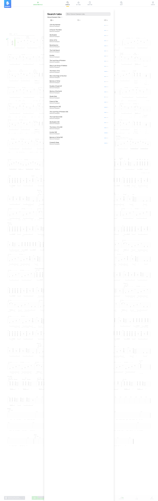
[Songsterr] (7, 4)
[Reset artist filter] (62, 17)
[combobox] (52, 20)
